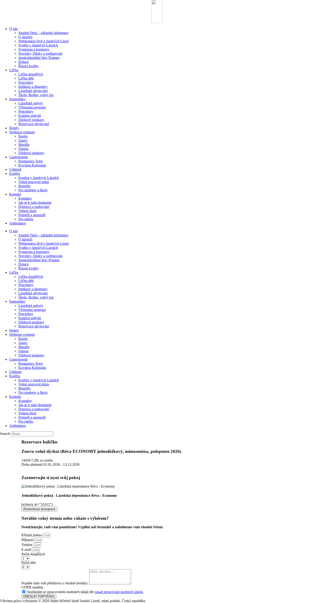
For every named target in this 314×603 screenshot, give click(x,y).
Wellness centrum (22, 132)
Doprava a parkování (33, 207)
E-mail (26, 549)
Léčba (13, 70)
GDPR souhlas (32, 587)
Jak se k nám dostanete (34, 202)
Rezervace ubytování (33, 124)
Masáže (23, 144)
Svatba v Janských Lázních (38, 45)
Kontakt (15, 194)
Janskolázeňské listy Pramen (39, 58)
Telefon (27, 545)
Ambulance (17, 223)
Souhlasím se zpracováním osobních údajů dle (85, 592)
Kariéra (14, 173)
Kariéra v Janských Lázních (38, 178)
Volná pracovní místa (33, 182)
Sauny (23, 140)
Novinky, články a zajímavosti (40, 53)
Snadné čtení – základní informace (43, 33)
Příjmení (27, 540)
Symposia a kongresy (33, 49)
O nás (13, 29)
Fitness (23, 149)
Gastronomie (18, 157)
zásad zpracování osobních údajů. (119, 592)
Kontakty (25, 198)
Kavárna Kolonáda (32, 165)
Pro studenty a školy (33, 190)
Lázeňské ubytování (33, 91)
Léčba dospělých (30, 74)
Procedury (25, 82)
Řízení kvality (28, 66)
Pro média (25, 219)
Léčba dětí (26, 78)
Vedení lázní (27, 211)
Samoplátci (17, 99)
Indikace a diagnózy (33, 87)
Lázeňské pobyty (30, 103)
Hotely (14, 128)
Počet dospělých (33, 554)
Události (15, 169)
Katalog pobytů (29, 116)
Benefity (24, 186)
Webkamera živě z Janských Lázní (43, 41)
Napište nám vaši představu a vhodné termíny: (55, 583)
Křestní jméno (32, 535)
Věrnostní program (32, 107)
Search (5, 434)
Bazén (23, 136)
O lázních (25, 37)
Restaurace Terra (30, 161)
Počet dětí (28, 563)
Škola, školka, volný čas (36, 95)
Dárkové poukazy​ (31, 120)
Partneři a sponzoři (32, 215)
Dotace (23, 62)
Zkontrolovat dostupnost (39, 509)
